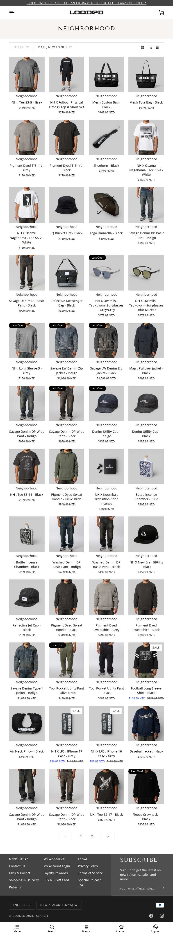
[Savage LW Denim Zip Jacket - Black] (106, 340)
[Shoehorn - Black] (106, 137)
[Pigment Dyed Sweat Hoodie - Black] (66, 597)
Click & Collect (19, 873)
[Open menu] (16, 12)
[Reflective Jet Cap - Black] (27, 597)
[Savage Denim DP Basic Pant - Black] (27, 273)
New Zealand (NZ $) (56, 905)
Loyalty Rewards (55, 873)
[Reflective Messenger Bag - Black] (66, 273)
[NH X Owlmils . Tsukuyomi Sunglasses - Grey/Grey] (106, 273)
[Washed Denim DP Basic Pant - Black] (106, 534)
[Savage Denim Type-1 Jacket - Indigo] (27, 660)
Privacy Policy (88, 866)
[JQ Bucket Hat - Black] (66, 205)
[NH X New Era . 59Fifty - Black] (146, 534)
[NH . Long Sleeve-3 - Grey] (27, 340)
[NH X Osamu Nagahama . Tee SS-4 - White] (146, 137)
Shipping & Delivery (24, 880)
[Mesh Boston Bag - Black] (106, 74)
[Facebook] (151, 916)
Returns (15, 887)
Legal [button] (83, 859)
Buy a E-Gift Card (56, 880)
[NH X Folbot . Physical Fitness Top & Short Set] (66, 74)
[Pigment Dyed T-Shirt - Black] (66, 137)
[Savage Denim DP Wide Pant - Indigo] (27, 403)
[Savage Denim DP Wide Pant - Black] (66, 403)
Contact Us (17, 866)
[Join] (160, 887)
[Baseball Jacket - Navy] (146, 723)
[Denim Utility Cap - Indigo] (106, 403)
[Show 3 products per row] (150, 47)
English (20, 905)
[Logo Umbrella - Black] (106, 205)
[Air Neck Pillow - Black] (27, 723)
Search (42, 916)
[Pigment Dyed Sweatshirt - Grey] (106, 597)
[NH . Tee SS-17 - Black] (106, 786)
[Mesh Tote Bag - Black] (146, 74)
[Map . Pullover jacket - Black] (146, 340)
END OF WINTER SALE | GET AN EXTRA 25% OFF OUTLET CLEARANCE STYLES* (86, 3)
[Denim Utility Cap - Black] (146, 403)
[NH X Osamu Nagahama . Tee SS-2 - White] (27, 205)
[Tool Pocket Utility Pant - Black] (106, 660)
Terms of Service (90, 873)
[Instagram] (162, 916)
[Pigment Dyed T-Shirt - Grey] (27, 137)
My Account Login (56, 866)
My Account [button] (54, 859)
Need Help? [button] (18, 859)
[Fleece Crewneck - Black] (146, 786)
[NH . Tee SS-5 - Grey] (27, 74)
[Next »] (108, 836)
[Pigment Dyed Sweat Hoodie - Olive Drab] (66, 466)
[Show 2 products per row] (143, 47)
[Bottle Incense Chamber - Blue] (146, 466)
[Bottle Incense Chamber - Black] (27, 534)
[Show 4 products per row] (159, 47)
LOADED (19, 916)
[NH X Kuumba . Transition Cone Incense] (106, 466)
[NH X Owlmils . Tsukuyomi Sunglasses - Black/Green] (146, 273)
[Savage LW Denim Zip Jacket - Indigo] (66, 340)
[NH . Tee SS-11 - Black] (27, 466)
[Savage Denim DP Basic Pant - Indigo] (146, 205)
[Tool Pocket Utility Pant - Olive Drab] (66, 660)
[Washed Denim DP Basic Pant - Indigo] (66, 534)
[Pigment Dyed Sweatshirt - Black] (146, 597)
